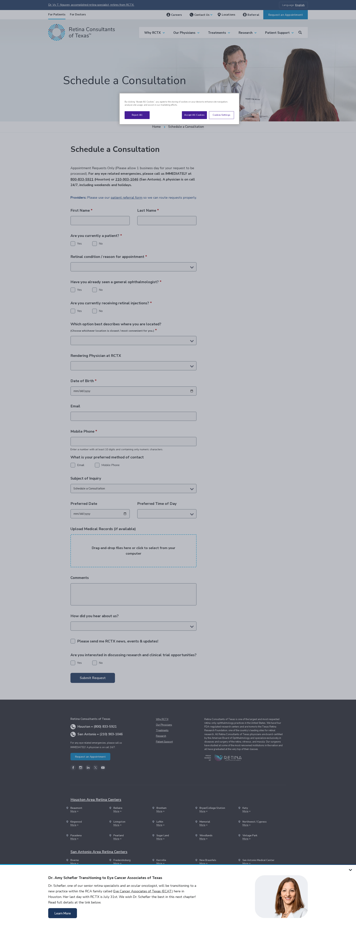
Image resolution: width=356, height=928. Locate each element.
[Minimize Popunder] (350, 869)
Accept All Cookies (194, 114)
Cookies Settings (221, 114)
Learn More (63, 913)
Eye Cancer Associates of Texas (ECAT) (143, 891)
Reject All (137, 114)
